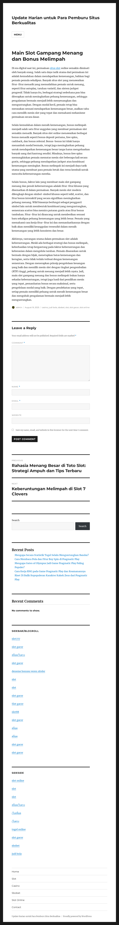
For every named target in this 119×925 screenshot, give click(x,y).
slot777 (16, 638)
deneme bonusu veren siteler (28, 671)
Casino (16, 885)
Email (16, 401)
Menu (18, 34)
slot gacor (74, 307)
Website (17, 415)
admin (19, 307)
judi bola (53, 307)
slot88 (15, 711)
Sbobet (16, 893)
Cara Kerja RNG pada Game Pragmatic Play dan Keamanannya (50, 571)
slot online (85, 307)
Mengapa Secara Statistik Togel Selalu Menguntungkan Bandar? (52, 555)
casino (45, 307)
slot (67, 307)
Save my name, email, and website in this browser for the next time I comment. (52, 430)
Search (16, 520)
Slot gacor (17, 703)
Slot (14, 878)
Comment (18, 343)
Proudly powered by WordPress (77, 916)
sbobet (61, 307)
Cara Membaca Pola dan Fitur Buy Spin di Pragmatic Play (47, 559)
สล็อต (15, 728)
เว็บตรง (15, 821)
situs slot (55, 68)
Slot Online (18, 900)
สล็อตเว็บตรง (18, 654)
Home (15, 871)
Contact (16, 907)
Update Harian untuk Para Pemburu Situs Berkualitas (36, 916)
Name (16, 386)
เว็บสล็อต (16, 813)
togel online (19, 829)
